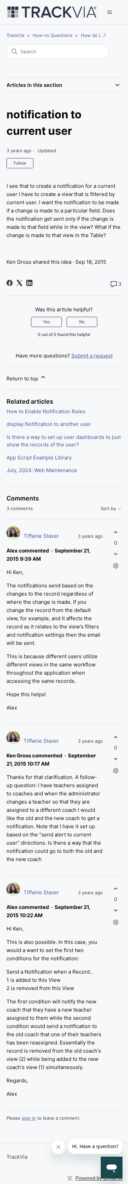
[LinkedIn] (29, 283)
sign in (29, 1118)
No (82, 321)
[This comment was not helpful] (116, 554)
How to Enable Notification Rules (45, 411)
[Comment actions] (116, 566)
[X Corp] (19, 283)
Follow (20, 163)
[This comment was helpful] (116, 532)
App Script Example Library (39, 457)
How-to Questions (52, 35)
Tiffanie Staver (41, 536)
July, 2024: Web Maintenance (41, 470)
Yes (46, 321)
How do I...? (93, 35)
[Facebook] (9, 283)
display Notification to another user (48, 424)
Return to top (23, 378)
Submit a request (92, 355)
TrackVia (15, 35)
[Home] (51, 12)
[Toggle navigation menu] (109, 12)
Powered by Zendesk (99, 1178)
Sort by (109, 508)
